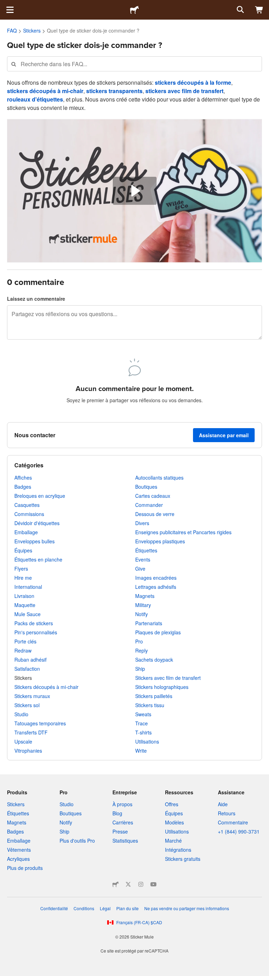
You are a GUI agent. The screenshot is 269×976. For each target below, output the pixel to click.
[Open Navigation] (10, 10)
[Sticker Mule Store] (115, 884)
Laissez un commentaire (36, 298)
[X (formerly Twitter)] (128, 884)
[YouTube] (153, 884)
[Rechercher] (239, 10)
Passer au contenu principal (5, 5)
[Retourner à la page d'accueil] (134, 10)
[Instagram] (141, 884)
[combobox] (134, 63)
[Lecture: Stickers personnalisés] (135, 191)
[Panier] (259, 10)
